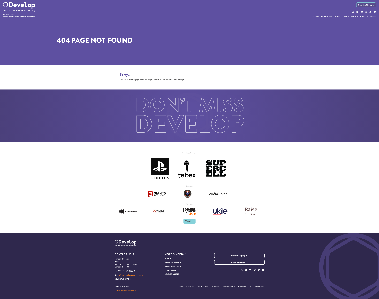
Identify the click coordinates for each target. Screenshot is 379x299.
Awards (346, 16)
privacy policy (241, 286)
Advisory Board (122, 279)
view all (188, 221)
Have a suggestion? (238, 262)
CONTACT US (123, 254)
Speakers (338, 16)
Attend (362, 16)
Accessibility (216, 286)
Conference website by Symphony (125, 290)
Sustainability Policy (228, 286)
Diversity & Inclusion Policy (187, 286)
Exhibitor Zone (259, 286)
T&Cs (250, 286)
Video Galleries (172, 270)
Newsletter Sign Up (365, 5)
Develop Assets (172, 274)
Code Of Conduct (203, 286)
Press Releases (172, 262)
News (167, 259)
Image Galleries (172, 266)
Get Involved (371, 16)
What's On (354, 16)
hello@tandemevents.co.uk (131, 275)
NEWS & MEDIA (174, 254)
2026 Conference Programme (322, 16)
